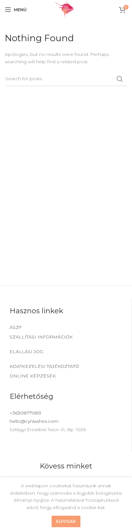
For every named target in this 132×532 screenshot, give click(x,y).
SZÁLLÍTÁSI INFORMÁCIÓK (41, 337)
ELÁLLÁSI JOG (26, 351)
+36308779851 (25, 413)
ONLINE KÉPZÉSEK (33, 376)
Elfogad (66, 521)
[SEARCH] (119, 79)
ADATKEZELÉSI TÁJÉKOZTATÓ (44, 366)
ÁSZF (16, 327)
